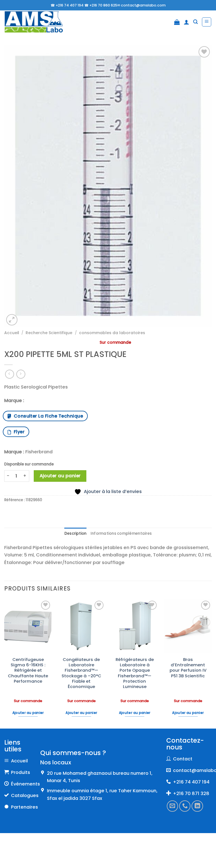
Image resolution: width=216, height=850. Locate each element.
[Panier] (177, 22)
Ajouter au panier (60, 475)
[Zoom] (11, 319)
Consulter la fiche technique (47, 416)
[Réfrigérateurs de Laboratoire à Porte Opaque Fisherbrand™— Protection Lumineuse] (135, 626)
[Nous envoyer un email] (172, 805)
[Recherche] (195, 21)
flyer (17, 432)
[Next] (211, 663)
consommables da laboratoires (112, 333)
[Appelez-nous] (184, 805)
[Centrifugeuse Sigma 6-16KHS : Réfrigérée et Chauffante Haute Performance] (28, 626)
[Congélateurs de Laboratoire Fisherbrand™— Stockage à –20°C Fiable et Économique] (81, 626)
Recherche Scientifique (49, 333)
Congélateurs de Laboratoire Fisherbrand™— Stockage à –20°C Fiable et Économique (81, 673)
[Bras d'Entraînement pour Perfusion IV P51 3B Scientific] (188, 626)
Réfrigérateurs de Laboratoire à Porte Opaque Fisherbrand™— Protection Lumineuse (135, 673)
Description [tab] (75, 533)
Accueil (11, 333)
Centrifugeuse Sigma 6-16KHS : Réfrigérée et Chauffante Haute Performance (28, 670)
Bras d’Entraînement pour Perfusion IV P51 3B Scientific (188, 667)
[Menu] (206, 22)
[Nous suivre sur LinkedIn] (197, 805)
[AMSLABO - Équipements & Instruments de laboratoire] (33, 22)
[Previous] (4, 663)
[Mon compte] (186, 22)
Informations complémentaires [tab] (121, 533)
